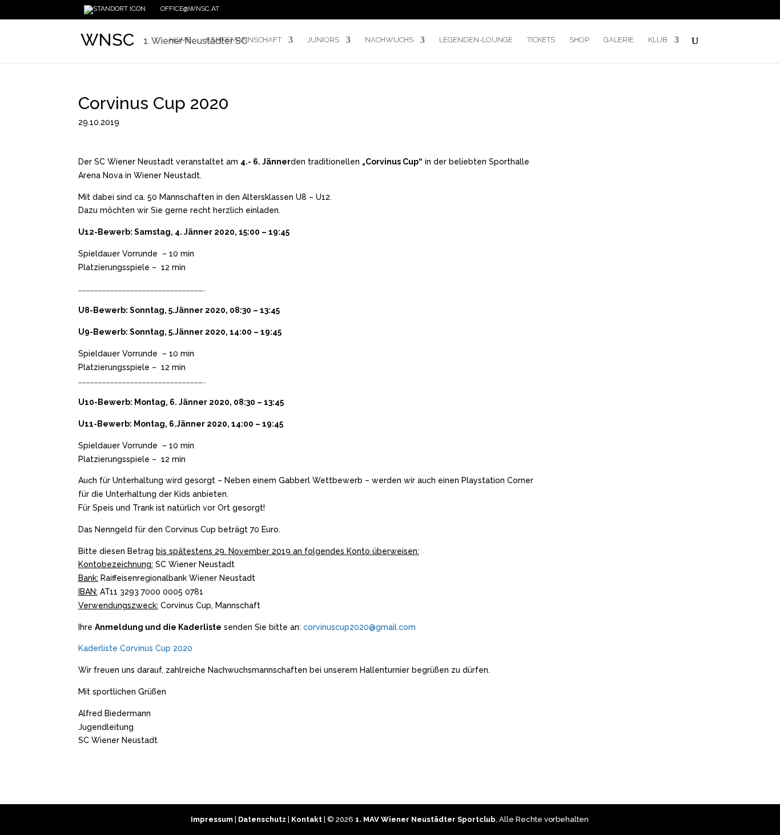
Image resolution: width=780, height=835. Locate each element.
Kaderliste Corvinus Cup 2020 (135, 648)
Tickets (541, 40)
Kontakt (306, 819)
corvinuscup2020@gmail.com (359, 627)
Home (180, 40)
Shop (579, 40)
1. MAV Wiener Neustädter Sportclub (425, 819)
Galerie (619, 40)
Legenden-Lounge (476, 40)
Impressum (212, 819)
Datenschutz (262, 819)
